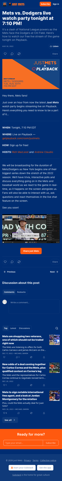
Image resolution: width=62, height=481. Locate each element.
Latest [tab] (13, 328)
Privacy (27, 460)
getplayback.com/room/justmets (21, 138)
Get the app (45, 467)
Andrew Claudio (43, 152)
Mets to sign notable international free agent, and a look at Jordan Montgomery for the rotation (22, 396)
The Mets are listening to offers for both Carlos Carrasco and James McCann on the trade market (23, 348)
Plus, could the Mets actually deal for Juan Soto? (23, 404)
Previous (11, 272)
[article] (31, 347)
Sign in (56, 4)
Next (52, 272)
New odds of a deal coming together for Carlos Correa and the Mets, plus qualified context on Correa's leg (24, 368)
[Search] (57, 328)
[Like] (5, 54)
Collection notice (48, 460)
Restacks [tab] (21, 292)
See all (8, 420)
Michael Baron (21, 353)
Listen (56, 46)
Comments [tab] (9, 292)
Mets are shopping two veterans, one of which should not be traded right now (22, 340)
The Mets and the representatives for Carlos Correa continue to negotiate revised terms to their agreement (24, 376)
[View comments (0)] (12, 54)
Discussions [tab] (24, 328)
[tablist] (14, 292)
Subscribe (45, 4)
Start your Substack (23, 467)
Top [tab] (5, 328)
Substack (16, 474)
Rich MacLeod (20, 152)
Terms (35, 460)
